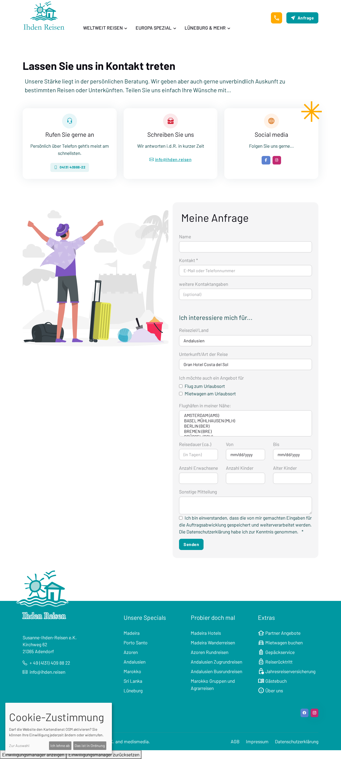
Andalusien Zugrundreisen (216, 662)
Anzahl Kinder (239, 468)
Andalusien (134, 662)
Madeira (132, 633)
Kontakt (188, 260)
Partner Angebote (279, 633)
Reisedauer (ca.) (195, 444)
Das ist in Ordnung (90, 745)
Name (185, 236)
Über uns (270, 690)
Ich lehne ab (60, 745)
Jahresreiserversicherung (286, 671)
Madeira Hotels (206, 633)
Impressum (257, 741)
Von (229, 444)
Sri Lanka (133, 681)
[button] (276, 17)
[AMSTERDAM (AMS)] (245, 415)
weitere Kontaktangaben (203, 284)
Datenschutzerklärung (296, 741)
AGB (235, 741)
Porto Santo (136, 642)
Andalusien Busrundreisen (216, 671)
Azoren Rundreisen (209, 652)
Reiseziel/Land (194, 330)
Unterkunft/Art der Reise (203, 354)
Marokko (132, 671)
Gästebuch (272, 681)
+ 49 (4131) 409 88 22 (50, 663)
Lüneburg (133, 690)
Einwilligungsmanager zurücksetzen (103, 754)
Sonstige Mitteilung (198, 492)
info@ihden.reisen (173, 159)
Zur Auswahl (19, 745)
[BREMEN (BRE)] (245, 431)
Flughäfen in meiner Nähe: (205, 405)
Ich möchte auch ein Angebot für (211, 378)
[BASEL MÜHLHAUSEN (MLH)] (245, 420)
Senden (191, 544)
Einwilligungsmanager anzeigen (33, 754)
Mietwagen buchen (280, 642)
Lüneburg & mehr (205, 28)
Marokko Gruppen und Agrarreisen (213, 684)
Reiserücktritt (275, 661)
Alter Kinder (285, 468)
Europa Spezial (154, 28)
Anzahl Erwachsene (198, 468)
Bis (276, 444)
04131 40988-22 (72, 167)
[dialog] (58, 728)
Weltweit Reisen (103, 28)
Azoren (131, 652)
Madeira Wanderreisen (213, 642)
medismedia (136, 741)
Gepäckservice (276, 652)
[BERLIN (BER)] (245, 426)
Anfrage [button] (306, 17)
